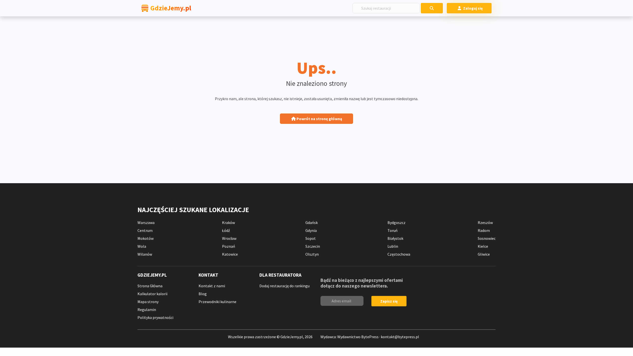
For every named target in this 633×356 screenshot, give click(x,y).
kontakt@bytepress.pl (400, 336)
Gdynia (311, 230)
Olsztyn (312, 254)
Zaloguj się (473, 8)
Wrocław (229, 238)
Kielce (483, 246)
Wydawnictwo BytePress (358, 336)
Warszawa (146, 222)
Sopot (310, 238)
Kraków (228, 222)
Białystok (395, 238)
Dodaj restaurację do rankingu (284, 285)
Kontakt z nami (212, 285)
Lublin (392, 246)
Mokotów (145, 238)
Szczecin (312, 246)
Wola (141, 246)
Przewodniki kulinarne (217, 301)
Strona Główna (149, 285)
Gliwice (484, 254)
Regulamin (146, 309)
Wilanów (144, 254)
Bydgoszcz (396, 222)
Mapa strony (147, 301)
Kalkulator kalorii (152, 293)
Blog (203, 293)
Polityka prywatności (155, 317)
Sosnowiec (487, 238)
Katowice (230, 254)
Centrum (145, 230)
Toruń (392, 230)
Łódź (226, 230)
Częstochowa (398, 254)
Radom (484, 230)
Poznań (228, 246)
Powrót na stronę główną (319, 118)
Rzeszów (485, 222)
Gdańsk (311, 222)
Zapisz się (389, 301)
